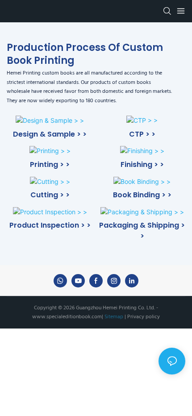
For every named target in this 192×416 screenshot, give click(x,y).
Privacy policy (143, 316)
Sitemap (113, 316)
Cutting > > (50, 195)
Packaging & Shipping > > (142, 230)
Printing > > (50, 164)
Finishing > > (142, 164)
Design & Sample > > (50, 134)
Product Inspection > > (50, 225)
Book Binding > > (142, 195)
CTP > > (142, 134)
